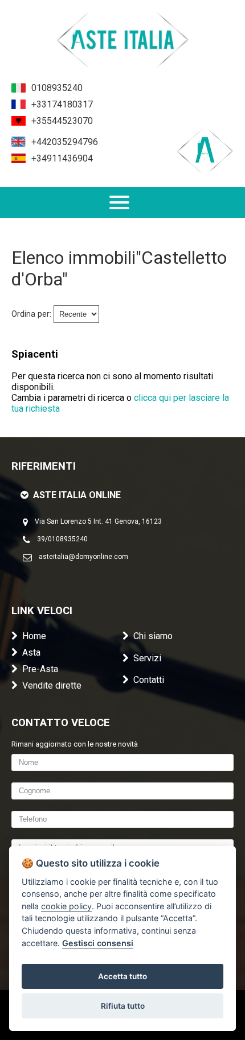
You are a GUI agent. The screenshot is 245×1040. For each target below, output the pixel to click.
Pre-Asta (40, 669)
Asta (31, 652)
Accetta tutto (122, 976)
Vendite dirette (51, 685)
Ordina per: (31, 314)
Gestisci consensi (97, 943)
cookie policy (66, 906)
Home (34, 636)
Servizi (147, 658)
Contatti (148, 679)
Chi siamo (153, 636)
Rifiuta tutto (123, 1005)
